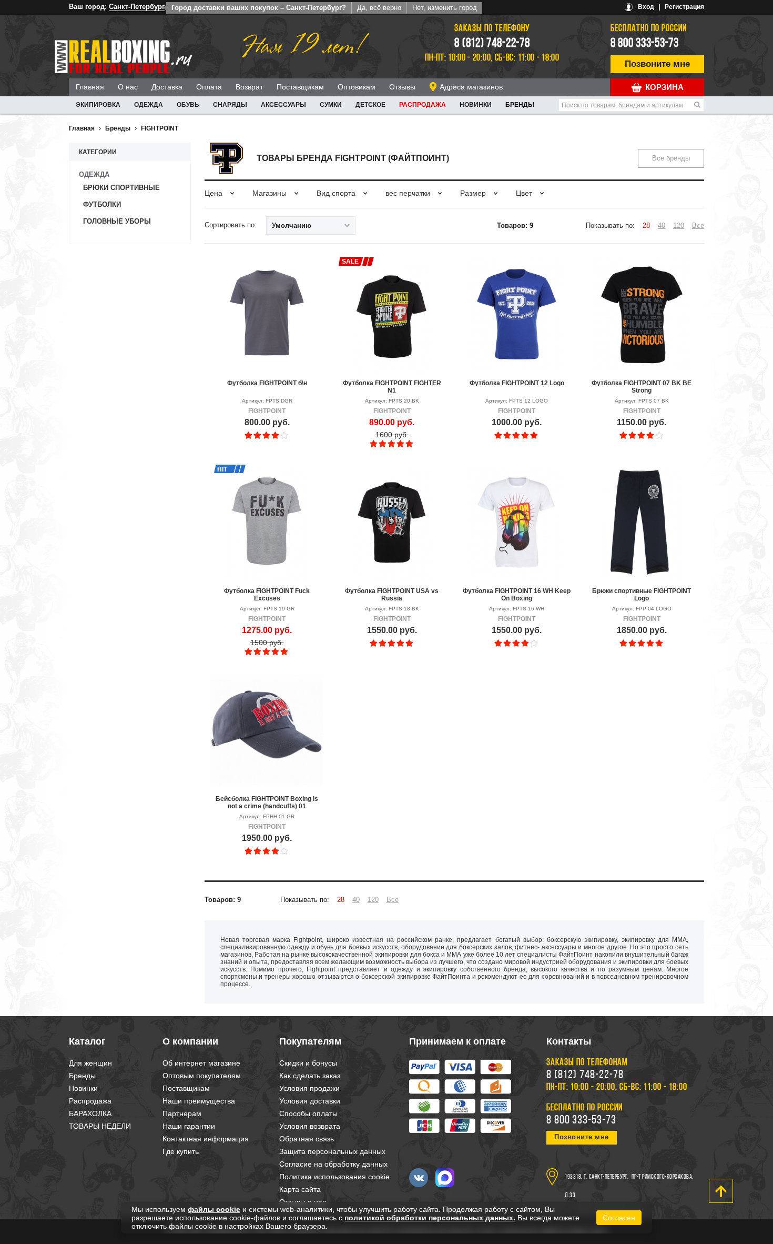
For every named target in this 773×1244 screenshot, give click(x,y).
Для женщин (90, 1063)
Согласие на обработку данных (333, 1164)
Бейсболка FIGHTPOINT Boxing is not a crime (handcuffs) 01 (267, 802)
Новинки (476, 104)
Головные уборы (117, 221)
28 (646, 225)
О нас (128, 87)
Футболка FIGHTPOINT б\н (267, 383)
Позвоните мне (657, 64)
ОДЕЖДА (148, 104)
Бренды (519, 104)
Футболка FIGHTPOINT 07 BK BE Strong (641, 386)
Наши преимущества (198, 1101)
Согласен (619, 1217)
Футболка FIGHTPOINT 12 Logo (517, 383)
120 (678, 225)
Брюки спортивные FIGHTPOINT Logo (641, 594)
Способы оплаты (308, 1113)
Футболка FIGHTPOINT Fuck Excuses (267, 594)
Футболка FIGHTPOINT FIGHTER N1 (392, 386)
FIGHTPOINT (159, 128)
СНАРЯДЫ (230, 104)
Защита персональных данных (332, 1151)
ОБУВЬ (188, 104)
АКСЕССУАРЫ (283, 104)
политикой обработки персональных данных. (429, 1217)
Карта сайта (300, 1189)
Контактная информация (205, 1139)
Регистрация (684, 7)
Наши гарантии (188, 1126)
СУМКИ (331, 104)
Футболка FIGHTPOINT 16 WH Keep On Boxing (517, 594)
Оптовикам (356, 87)
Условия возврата (309, 1126)
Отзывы (402, 87)
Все (698, 225)
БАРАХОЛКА (90, 1113)
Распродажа (422, 104)
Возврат (249, 87)
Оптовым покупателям (201, 1075)
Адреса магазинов (471, 87)
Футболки (102, 204)
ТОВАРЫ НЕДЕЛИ (100, 1126)
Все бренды (671, 158)
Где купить (180, 1151)
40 (661, 225)
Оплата (209, 87)
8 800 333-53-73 (645, 43)
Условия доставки (309, 1101)
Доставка (166, 87)
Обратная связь (306, 1139)
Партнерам (181, 1113)
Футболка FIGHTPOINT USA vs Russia (392, 594)
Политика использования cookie (334, 1176)
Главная (90, 87)
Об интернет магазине (201, 1063)
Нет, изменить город (444, 8)
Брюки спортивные (121, 188)
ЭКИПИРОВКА (98, 104)
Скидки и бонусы (308, 1063)
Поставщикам (300, 87)
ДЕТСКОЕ (370, 104)
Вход (646, 7)
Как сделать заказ (309, 1075)
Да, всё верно (379, 8)
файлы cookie (214, 1209)
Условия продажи (309, 1088)
